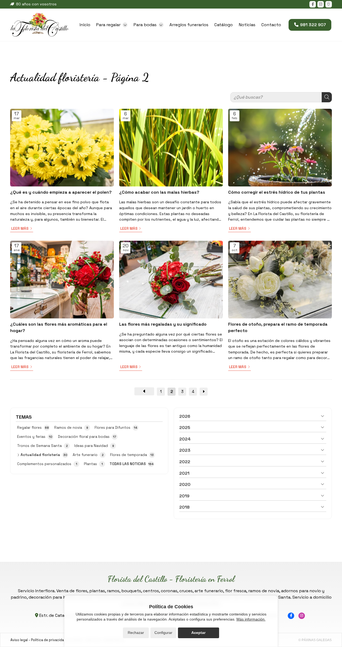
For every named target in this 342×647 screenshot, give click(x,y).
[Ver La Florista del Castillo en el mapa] (328, 4)
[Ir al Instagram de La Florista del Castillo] (320, 4)
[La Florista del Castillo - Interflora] (39, 25)
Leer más (20, 228)
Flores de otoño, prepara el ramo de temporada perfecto (278, 327)
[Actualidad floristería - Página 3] (204, 392)
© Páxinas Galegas (315, 640)
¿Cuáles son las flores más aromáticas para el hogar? (58, 327)
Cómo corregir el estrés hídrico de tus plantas (276, 192)
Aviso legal (19, 640)
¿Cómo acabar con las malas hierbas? (159, 192)
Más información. (251, 619)
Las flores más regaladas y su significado (163, 324)
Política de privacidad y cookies (57, 640)
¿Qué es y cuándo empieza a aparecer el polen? (61, 192)
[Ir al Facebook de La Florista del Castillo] (312, 4)
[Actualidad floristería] (144, 391)
